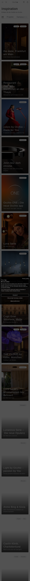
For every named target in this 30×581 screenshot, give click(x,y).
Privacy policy (25, 278)
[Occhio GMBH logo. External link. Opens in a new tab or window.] (3, 280)
